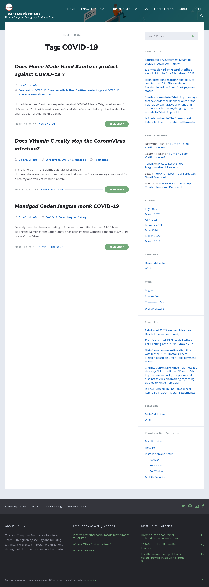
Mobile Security (155, 477)
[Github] (190, 506)
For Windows (157, 471)
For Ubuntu (156, 465)
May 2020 (151, 230)
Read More (117, 124)
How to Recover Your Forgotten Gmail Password (165, 165)
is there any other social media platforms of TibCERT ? (101, 536)
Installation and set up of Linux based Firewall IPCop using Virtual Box (163, 557)
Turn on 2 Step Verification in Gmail (167, 145)
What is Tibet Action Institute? (92, 544)
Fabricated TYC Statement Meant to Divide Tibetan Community (168, 61)
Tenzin (149, 163)
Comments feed (155, 302)
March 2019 (153, 241)
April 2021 (152, 219)
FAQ (145, 9)
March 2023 (153, 214)
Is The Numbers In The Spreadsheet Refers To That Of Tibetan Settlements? (170, 120)
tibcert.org (92, 579)
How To (150, 447)
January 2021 (153, 225)
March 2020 (153, 236)
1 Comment (101, 159)
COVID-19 (40, 90)
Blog (77, 34)
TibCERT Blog (164, 9)
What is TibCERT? (84, 550)
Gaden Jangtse (67, 217)
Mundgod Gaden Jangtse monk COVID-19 (67, 206)
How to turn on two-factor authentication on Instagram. (159, 536)
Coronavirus (26, 90)
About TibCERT (190, 9)
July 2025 (151, 209)
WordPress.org (154, 308)
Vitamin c (80, 159)
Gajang (82, 217)
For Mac (154, 459)
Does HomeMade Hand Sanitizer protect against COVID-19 (83, 90)
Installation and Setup (159, 454)
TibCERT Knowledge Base (22, 13)
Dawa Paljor (47, 124)
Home (71, 9)
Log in (149, 290)
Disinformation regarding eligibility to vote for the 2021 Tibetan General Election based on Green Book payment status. (170, 85)
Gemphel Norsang (51, 189)
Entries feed (152, 296)
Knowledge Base (93, 9)
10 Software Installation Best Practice (159, 546)
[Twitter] (183, 506)
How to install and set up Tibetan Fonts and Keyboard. (168, 185)
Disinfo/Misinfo (125, 9)
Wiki (148, 268)
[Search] (201, 15)
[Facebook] (203, 506)
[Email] (197, 506)
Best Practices (154, 441)
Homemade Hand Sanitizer (35, 94)
